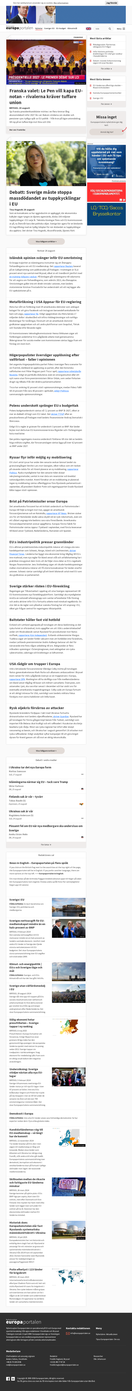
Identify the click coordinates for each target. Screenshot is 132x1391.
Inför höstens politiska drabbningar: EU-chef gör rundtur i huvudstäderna (107, 53)
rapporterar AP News (56, 513)
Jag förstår (111, 3)
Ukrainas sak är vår (21, 811)
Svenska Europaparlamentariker (107, 93)
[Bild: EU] (68, 907)
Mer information (61, 3)
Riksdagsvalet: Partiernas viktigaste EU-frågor (104, 46)
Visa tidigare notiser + (46, 750)
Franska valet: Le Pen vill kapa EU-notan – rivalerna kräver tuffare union (46, 96)
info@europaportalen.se (80, 1333)
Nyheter (39, 28)
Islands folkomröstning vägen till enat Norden (107, 62)
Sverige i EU (49, 28)
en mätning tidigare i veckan (23, 276)
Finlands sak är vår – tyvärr (26, 796)
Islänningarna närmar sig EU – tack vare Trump (38, 782)
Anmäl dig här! (107, 132)
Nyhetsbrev (100, 1334)
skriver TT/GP (57, 414)
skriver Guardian (61, 716)
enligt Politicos (61, 390)
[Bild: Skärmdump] (46, 61)
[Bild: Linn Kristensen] (46, 163)
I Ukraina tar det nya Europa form (30, 767)
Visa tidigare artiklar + (46, 241)
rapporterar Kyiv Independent (33, 635)
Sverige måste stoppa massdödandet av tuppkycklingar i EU (45, 198)
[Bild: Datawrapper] (68, 1137)
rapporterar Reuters (63, 266)
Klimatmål (72, 28)
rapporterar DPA (17, 679)
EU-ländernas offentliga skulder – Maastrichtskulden (107, 86)
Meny (119, 28)
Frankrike (21, 130)
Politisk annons (119, 181)
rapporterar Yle (31, 313)
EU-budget (61, 28)
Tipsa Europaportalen (104, 1339)
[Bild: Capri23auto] (68, 1186)
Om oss (117, 1339)
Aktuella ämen (111, 1334)
